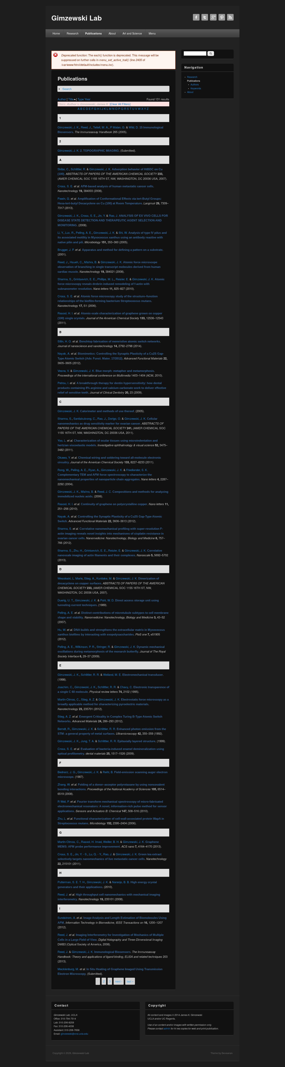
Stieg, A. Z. (88, 699)
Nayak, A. (64, 353)
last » (130, 981)
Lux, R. (69, 232)
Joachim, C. (65, 687)
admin (167, 1028)
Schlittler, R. (78, 169)
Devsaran (227, 1053)
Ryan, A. (93, 470)
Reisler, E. (122, 279)
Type (81, 99)
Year (87, 99)
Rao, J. (113, 215)
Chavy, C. (126, 687)
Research (73, 33)
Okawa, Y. (64, 457)
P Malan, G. (117, 127)
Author (62, 99)
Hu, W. (62, 630)
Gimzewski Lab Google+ (213, 17)
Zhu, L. (62, 818)
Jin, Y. (101, 215)
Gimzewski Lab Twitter (204, 17)
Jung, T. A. (87, 741)
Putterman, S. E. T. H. (71, 882)
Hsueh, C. (76, 262)
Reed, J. (86, 127)
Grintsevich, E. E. (84, 279)
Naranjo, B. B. (121, 882)
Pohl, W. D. (107, 600)
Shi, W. (123, 232)
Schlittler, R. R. (90, 674)
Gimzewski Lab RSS (230, 17)
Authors (195, 84)
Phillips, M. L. (105, 279)
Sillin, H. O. (65, 341)
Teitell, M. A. (101, 127)
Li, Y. (61, 232)
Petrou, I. (63, 383)
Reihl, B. (108, 772)
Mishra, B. (90, 262)
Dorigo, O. (114, 418)
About (112, 33)
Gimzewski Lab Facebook (196, 17)
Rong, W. (63, 470)
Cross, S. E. (65, 186)
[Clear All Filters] (120, 104)
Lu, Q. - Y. (95, 854)
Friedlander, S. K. (137, 470)
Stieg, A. (89, 578)
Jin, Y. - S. (81, 854)
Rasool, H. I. (65, 313)
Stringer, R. (104, 647)
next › (118, 981)
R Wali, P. (64, 801)
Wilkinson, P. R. (85, 647)
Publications (93, 33)
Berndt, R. (64, 729)
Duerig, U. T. (65, 600)
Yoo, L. (62, 440)
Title (70, 99)
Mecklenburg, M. (68, 969)
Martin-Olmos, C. (68, 699)
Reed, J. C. (104, 491)
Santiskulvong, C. (84, 418)
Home (56, 33)
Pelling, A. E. (84, 232)
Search (67, 89)
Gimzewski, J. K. (68, 127)
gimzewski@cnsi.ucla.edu (74, 1033)
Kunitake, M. (104, 578)
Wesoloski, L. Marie (70, 578)
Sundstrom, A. (67, 918)
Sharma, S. (65, 279)
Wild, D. (134, 127)
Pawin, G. (64, 198)
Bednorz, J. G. (67, 772)
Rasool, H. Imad (91, 842)
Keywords (196, 88)
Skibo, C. (63, 169)
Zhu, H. (78, 550)
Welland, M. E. (112, 674)
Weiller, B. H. (111, 842)
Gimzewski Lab (80, 1053)
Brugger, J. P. (66, 250)
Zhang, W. (64, 784)
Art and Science (132, 33)
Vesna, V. (64, 371)
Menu (152, 33)
